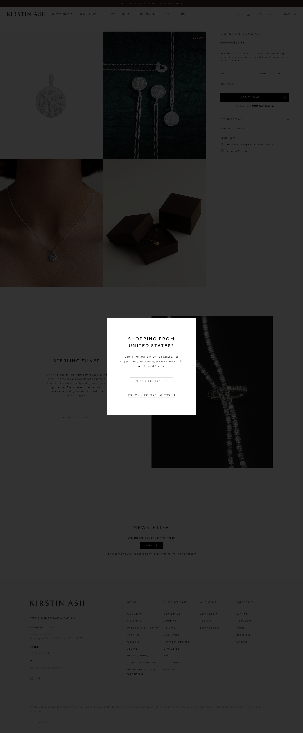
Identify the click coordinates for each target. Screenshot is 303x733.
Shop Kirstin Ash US (151, 381)
